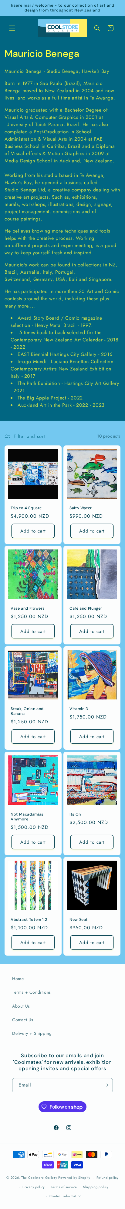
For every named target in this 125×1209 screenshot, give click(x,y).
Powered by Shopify (74, 1177)
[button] (12, 28)
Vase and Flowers (28, 608)
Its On (75, 814)
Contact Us (22, 1020)
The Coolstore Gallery (39, 1177)
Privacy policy (33, 1187)
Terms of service (64, 1187)
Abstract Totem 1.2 (29, 919)
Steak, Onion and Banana (27, 711)
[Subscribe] (106, 1085)
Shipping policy (96, 1187)
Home (18, 979)
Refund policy (107, 1177)
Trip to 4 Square (26, 508)
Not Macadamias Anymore (27, 817)
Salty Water (80, 508)
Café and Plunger (85, 608)
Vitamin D (79, 708)
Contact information (65, 1196)
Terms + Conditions (31, 992)
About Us (21, 1006)
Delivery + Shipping (32, 1033)
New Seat (78, 919)
